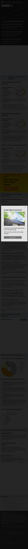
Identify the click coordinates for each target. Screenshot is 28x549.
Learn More (12, 237)
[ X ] (25, 207)
